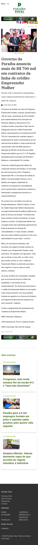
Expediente (5, 501)
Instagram (5, 528)
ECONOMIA (5, 515)
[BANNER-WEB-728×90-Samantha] (19, 19)
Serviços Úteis (6, 496)
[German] (25, 22)
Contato (4, 504)
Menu (3, 4)
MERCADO (23, 520)
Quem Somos (6, 499)
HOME (3, 512)
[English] (18, 22)
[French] (22, 22)
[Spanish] (36, 22)
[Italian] (29, 22)
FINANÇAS (5, 520)
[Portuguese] (32, 22)
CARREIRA (23, 512)
